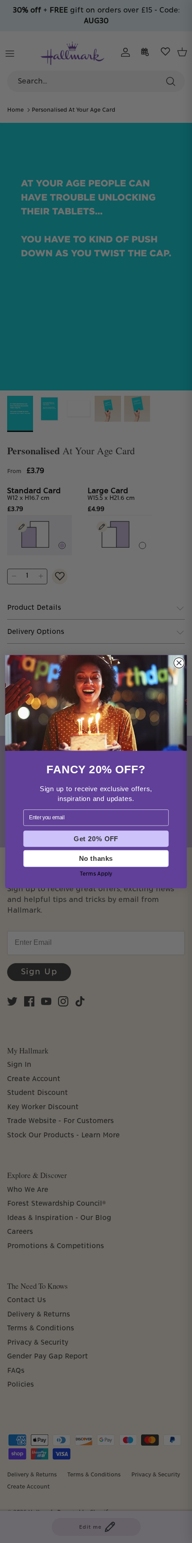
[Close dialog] (179, 663)
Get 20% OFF (96, 838)
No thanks (96, 858)
